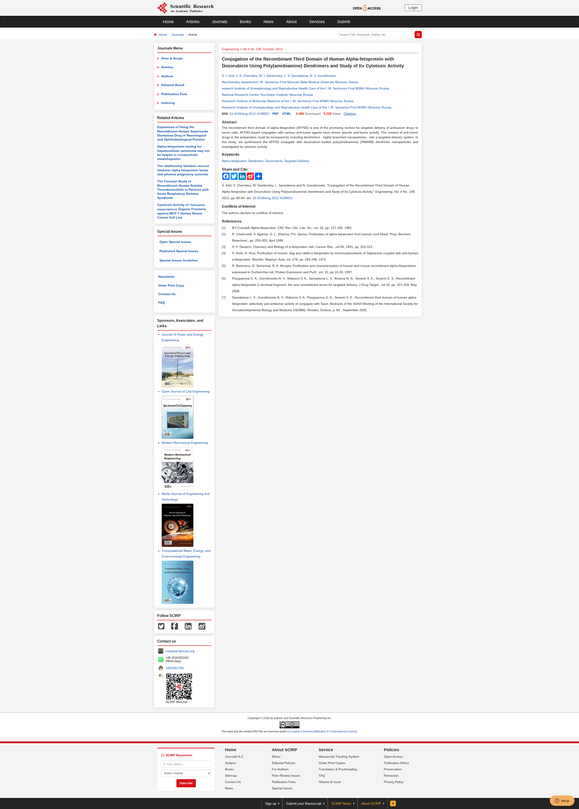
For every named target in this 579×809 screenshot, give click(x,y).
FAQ (161, 302)
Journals (219, 21)
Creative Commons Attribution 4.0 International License (323, 731)
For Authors (280, 769)
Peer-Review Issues (286, 775)
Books (245, 21)
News (268, 21)
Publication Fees (174, 94)
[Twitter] (161, 626)
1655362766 (175, 668)
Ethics (276, 756)
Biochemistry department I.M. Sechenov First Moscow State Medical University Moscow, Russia (290, 82)
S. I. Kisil (228, 76)
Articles (192, 21)
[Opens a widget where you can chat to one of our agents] (562, 801)
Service (326, 750)
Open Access (393, 756)
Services (317, 21)
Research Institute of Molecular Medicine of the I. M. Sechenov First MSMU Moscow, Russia (288, 101)
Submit (343, 21)
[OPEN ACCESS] (367, 7)
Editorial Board (172, 85)
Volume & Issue (330, 782)
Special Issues (282, 788)
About (291, 21)
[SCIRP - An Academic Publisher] (185, 7)
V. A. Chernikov (246, 76)
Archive (167, 76)
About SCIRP (284, 750)
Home (168, 21)
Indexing (168, 103)
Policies (391, 750)
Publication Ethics (396, 763)
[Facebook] (174, 626)
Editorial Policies (283, 763)
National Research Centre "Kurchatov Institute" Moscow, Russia (267, 94)
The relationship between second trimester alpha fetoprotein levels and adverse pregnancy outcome (183, 170)
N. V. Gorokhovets (323, 76)
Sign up (270, 803)
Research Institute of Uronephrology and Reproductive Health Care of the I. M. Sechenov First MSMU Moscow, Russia (306, 107)
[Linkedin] (188, 626)
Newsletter (166, 276)
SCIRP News (341, 803)
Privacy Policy (393, 782)
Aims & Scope (172, 58)
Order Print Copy (171, 285)
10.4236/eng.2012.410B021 (250, 113)
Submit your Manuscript (303, 803)
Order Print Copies (332, 763)
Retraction (391, 775)
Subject (230, 763)
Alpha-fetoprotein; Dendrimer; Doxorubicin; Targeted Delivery (265, 161)
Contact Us (167, 294)
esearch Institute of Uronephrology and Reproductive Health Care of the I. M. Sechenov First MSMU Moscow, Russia (305, 88)
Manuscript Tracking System (339, 756)
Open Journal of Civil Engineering (186, 391)
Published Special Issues (178, 251)
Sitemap (231, 775)
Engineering (230, 49)
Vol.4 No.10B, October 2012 (263, 49)
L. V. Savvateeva (296, 76)
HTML (286, 113)
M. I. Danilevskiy (270, 76)
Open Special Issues (175, 242)
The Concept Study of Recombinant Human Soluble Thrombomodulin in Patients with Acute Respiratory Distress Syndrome (183, 189)
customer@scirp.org (180, 651)
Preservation (393, 769)
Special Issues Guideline (178, 260)
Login (413, 7)
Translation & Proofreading (338, 769)
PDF (275, 113)
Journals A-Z (234, 756)
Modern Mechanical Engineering (185, 442)
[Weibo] (202, 626)
